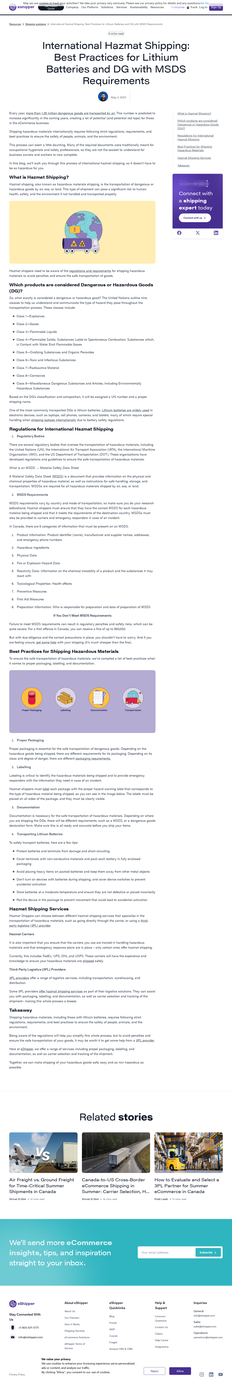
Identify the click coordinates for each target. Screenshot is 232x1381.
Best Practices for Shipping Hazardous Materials (194, 148)
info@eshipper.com (30, 1337)
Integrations (162, 1346)
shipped (88, 960)
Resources (157, 7)
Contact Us (161, 1327)
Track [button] (193, 7)
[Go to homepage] (21, 7)
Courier (113, 1336)
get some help (46, 642)
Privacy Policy (17, 1374)
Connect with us (192, 217)
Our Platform (89, 7)
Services (121, 7)
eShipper (27, 1048)
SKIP (112, 1329)
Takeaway (183, 165)
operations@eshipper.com (208, 1337)
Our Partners (72, 1317)
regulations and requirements (90, 270)
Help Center (161, 1340)
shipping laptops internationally (53, 420)
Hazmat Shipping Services (194, 158)
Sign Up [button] (216, 7)
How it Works (72, 1324)
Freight (113, 1342)
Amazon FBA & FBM (120, 1349)
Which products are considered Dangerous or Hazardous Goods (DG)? (198, 124)
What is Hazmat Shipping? (194, 113)
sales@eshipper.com (205, 1326)
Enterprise (178, 7)
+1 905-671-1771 (28, 1327)
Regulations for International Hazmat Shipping (195, 137)
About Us (70, 1311)
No (207, 3)
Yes (202, 3)
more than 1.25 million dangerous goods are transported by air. (70, 113)
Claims (159, 1333)
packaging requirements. (93, 758)
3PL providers (19, 977)
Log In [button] (203, 7)
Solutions (107, 7)
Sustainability (139, 7)
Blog (111, 1316)
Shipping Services (75, 1330)
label (46, 788)
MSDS (57, 476)
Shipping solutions (35, 24)
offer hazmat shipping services (61, 991)
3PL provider (145, 1040)
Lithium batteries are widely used (125, 410)
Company (72, 7)
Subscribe (206, 1252)
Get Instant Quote (51, 7)
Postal (112, 1322)
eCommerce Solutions (77, 1337)
